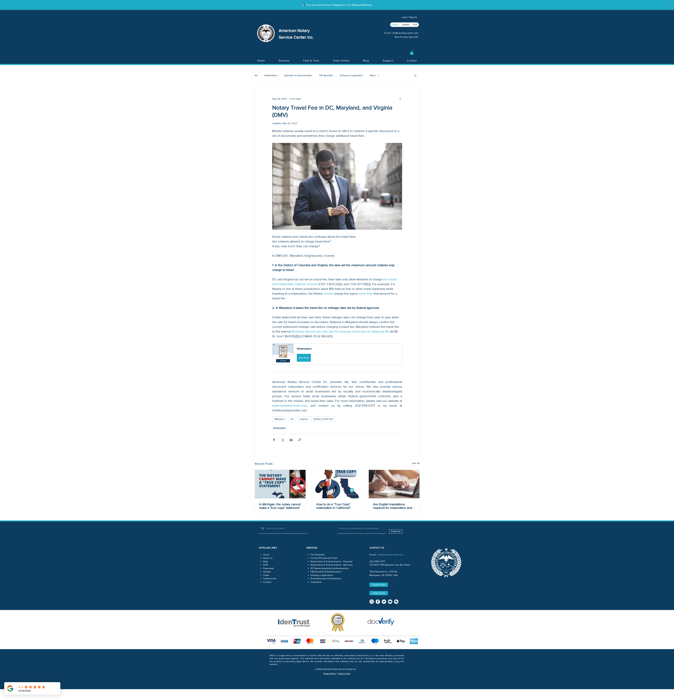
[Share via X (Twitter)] (282, 439)
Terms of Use (344, 673)
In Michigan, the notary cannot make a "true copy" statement (279, 506)
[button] (412, 52)
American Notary (294, 30)
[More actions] (400, 99)
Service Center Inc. (296, 37)
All (256, 75)
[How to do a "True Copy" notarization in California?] (337, 484)
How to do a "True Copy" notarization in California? (333, 506)
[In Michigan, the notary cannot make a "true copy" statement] (280, 484)
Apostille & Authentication (298, 75)
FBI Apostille (326, 75)
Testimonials (269, 578)
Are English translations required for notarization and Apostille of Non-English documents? (392, 506)
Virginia (304, 419)
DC (292, 419)
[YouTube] (390, 601)
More (373, 75)
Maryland (279, 419)
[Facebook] (378, 601)
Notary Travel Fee (323, 419)
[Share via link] (299, 439)
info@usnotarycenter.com (405, 33)
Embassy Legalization (351, 75)
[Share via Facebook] (274, 439)
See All (416, 463)
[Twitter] (384, 601)
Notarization (270, 75)
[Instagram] (371, 601)
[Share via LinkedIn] (291, 439)
